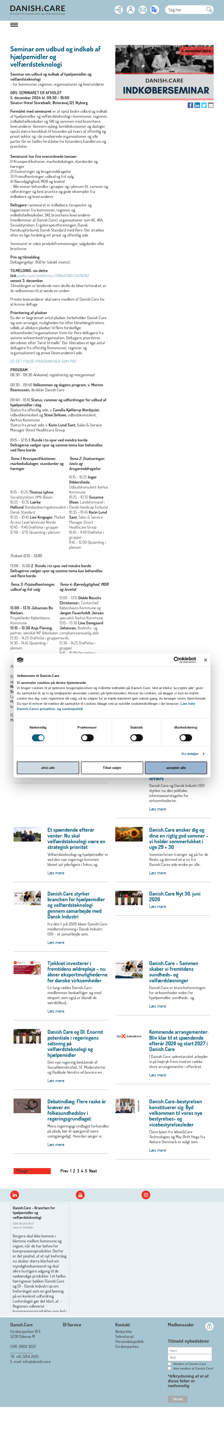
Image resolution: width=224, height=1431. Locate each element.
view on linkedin (23, 1227)
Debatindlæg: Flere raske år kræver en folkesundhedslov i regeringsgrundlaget (76, 1110)
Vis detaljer (190, 754)
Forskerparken (127, 1346)
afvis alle (48, 768)
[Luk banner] (205, 659)
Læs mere (157, 809)
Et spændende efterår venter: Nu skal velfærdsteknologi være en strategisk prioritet (76, 838)
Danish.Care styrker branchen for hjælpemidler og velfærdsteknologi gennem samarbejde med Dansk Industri (76, 905)
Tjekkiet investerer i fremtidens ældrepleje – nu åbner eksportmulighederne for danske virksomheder (77, 972)
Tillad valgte (112, 768)
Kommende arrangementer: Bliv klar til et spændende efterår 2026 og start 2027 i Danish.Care (178, 1040)
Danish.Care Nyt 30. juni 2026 (175, 896)
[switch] (87, 737)
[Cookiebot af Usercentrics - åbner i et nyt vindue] (177, 660)
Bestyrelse (123, 1331)
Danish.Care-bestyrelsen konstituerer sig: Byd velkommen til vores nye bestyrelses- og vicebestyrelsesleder (175, 1113)
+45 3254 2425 (27, 1356)
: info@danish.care (36, 1361)
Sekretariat (124, 1336)
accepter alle (176, 768)
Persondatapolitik (129, 1341)
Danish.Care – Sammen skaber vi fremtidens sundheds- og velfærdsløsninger (173, 972)
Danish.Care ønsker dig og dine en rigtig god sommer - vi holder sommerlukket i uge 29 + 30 (178, 838)
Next (93, 1171)
